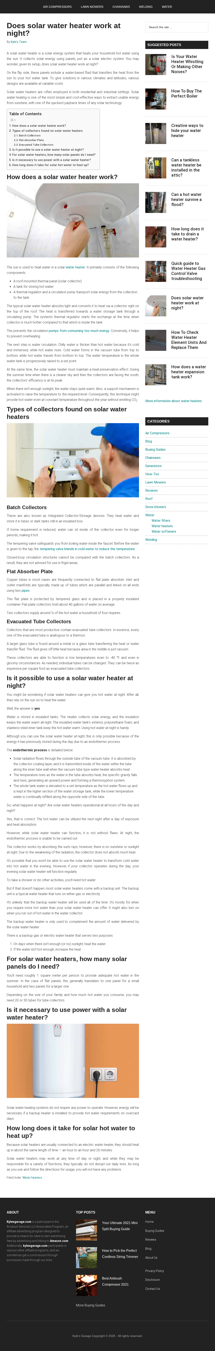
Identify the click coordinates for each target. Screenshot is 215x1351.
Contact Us (152, 1288)
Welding (151, 540)
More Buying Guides (90, 1305)
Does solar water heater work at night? (187, 302)
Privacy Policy (154, 1271)
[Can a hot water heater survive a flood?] (155, 203)
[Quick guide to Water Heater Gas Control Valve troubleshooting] (155, 272)
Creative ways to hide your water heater (187, 130)
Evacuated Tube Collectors (36, 144)
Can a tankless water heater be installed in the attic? (186, 167)
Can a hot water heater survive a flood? (186, 199)
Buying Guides (155, 450)
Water (149, 515)
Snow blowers (155, 507)
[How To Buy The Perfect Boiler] (155, 99)
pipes (26, 591)
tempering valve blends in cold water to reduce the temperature (87, 549)
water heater (75, 267)
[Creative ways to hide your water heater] (155, 134)
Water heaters (32, 1177)
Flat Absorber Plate (31, 140)
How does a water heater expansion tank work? (188, 371)
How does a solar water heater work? (39, 126)
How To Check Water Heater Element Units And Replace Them (189, 340)
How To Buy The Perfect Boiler (186, 93)
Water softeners (164, 532)
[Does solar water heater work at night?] (155, 306)
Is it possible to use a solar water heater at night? (48, 150)
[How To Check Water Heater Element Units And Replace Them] (155, 341)
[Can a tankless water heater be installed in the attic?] (155, 168)
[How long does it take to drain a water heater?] (155, 237)
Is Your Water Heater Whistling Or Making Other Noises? (187, 64)
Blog (148, 441)
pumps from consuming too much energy (79, 331)
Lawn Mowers (155, 482)
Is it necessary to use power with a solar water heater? (51, 160)
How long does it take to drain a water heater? (187, 234)
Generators (153, 466)
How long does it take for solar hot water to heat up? (50, 165)
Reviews (151, 491)
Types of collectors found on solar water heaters (47, 131)
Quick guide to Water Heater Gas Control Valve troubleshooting (188, 271)
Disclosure (152, 1279)
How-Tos (152, 474)
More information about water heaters (173, 401)
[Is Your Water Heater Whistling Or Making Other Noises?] (155, 65)
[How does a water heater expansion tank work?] (155, 375)
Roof (149, 499)
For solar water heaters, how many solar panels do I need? (54, 155)
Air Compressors (157, 433)
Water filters (161, 521)
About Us (151, 1257)
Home (149, 1221)
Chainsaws (153, 458)
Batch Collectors (30, 135)
